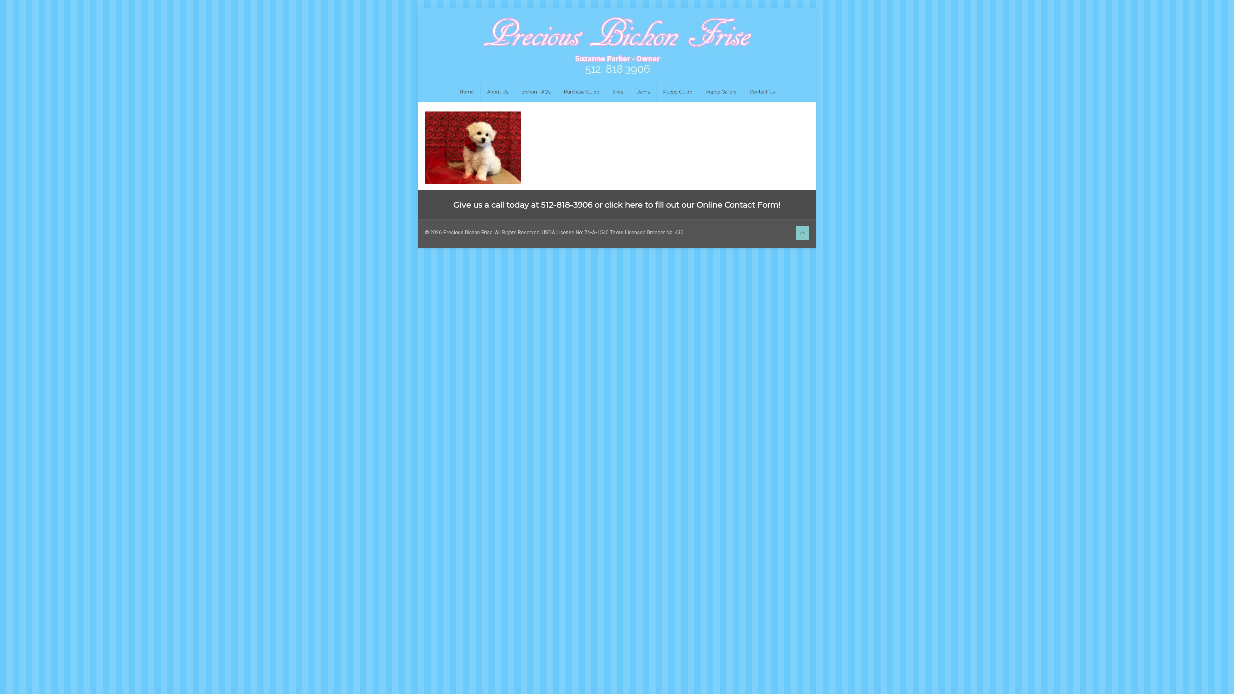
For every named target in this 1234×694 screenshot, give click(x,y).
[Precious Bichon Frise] (617, 45)
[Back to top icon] (802, 233)
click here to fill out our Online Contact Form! (693, 204)
